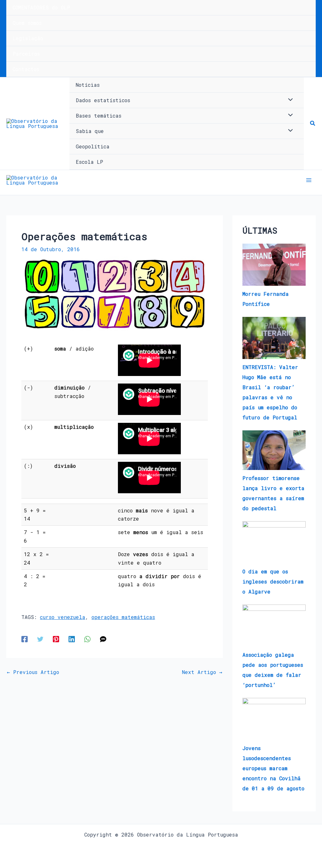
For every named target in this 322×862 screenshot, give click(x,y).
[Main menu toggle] (309, 180)
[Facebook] (24, 638)
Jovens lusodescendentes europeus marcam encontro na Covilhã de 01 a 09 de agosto (273, 768)
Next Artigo (202, 672)
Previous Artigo (33, 672)
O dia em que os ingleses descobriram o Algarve (272, 581)
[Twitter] (40, 638)
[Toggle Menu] (288, 100)
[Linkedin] (72, 638)
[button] (313, 123)
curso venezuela (62, 617)
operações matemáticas (123, 617)
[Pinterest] (56, 638)
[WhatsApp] (87, 638)
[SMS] (103, 638)
